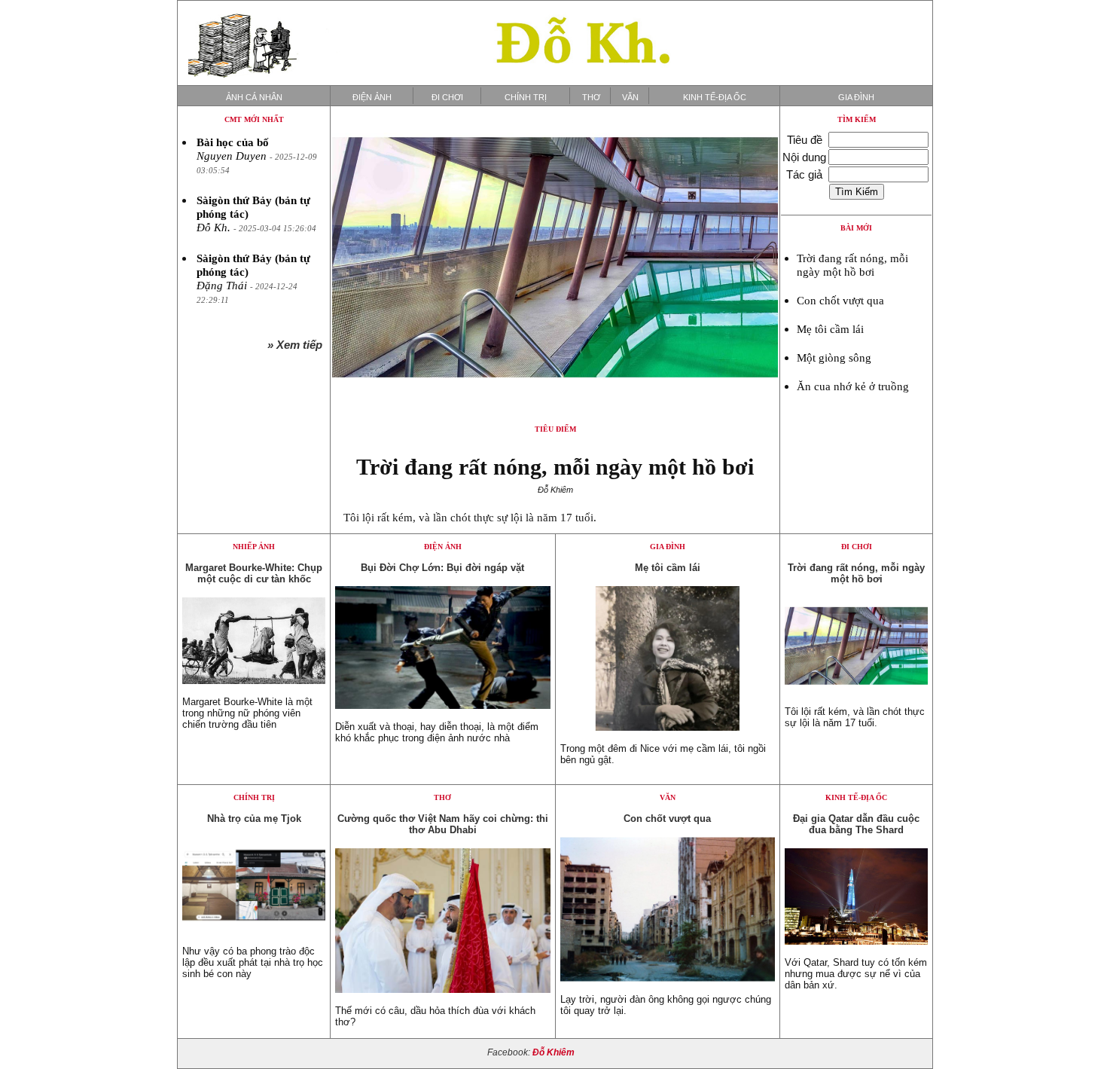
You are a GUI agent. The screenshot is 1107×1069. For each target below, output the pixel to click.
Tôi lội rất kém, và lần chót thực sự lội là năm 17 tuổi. (469, 518)
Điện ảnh (372, 97)
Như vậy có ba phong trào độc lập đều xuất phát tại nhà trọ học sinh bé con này (252, 962)
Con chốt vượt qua (840, 301)
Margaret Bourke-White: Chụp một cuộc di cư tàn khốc (253, 573)
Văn (630, 97)
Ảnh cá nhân (254, 97)
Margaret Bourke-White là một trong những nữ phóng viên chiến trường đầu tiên (247, 713)
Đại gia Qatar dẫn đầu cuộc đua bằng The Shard (856, 824)
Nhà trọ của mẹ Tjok (254, 818)
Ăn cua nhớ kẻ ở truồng (853, 386)
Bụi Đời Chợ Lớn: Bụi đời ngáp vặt (442, 567)
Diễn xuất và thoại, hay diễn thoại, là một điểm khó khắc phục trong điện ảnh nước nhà (436, 732)
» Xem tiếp (297, 344)
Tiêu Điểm (555, 429)
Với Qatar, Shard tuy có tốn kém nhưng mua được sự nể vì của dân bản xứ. (856, 974)
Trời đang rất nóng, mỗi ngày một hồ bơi (555, 466)
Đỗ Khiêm (553, 1052)
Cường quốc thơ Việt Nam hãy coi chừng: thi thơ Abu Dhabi (442, 824)
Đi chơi (447, 97)
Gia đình (856, 97)
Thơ (591, 97)
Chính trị (526, 97)
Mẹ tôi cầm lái (830, 329)
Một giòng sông (834, 358)
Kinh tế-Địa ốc (714, 97)
